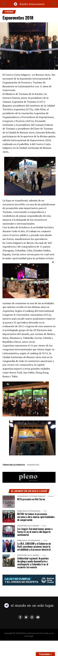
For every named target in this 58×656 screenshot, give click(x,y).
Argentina (33, 465)
